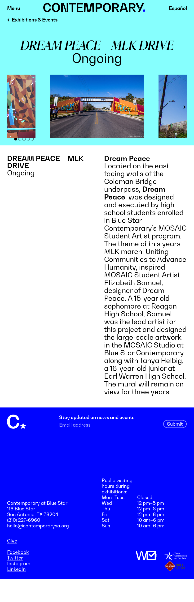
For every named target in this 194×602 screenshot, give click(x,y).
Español (178, 8)
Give (12, 541)
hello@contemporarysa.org (38, 526)
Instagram (18, 563)
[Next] (183, 108)
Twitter (15, 558)
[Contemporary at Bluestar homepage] (94, 9)
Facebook (18, 552)
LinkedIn (16, 569)
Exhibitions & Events (34, 20)
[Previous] (10, 108)
